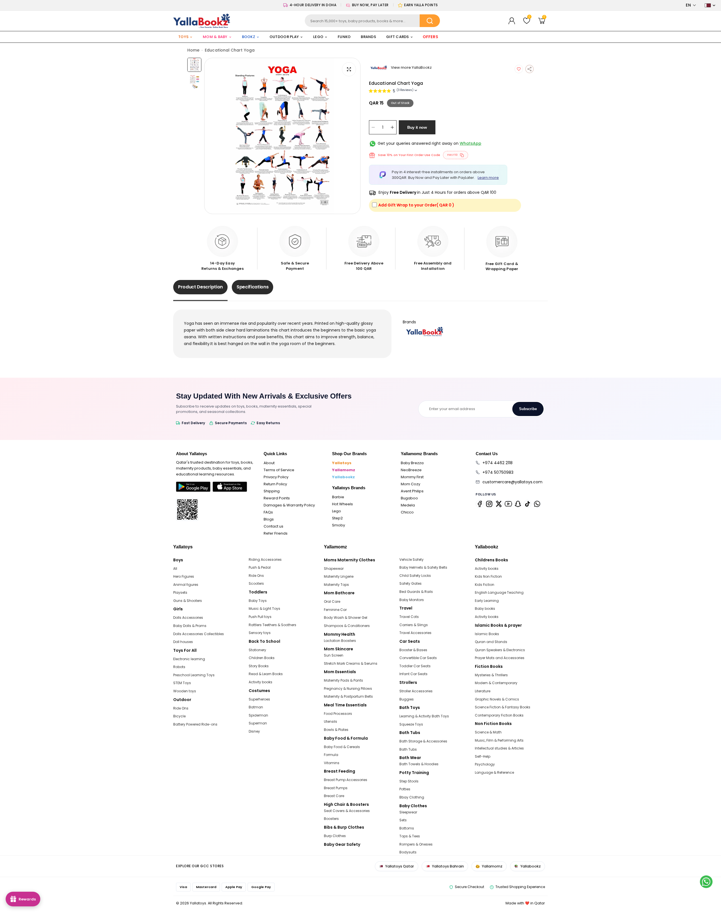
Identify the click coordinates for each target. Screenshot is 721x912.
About (269, 463)
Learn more (488, 177)
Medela (408, 505)
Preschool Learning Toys (194, 675)
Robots (179, 666)
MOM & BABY (215, 36)
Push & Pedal (260, 567)
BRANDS (368, 36)
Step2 (337, 518)
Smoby (338, 525)
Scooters (256, 583)
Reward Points (277, 498)
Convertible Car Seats (418, 657)
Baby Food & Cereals (342, 746)
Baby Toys (258, 600)
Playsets (180, 592)
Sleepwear (408, 812)
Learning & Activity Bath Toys (424, 716)
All (175, 568)
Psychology (485, 764)
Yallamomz (343, 470)
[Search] (430, 20)
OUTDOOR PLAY (284, 36)
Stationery (257, 650)
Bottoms (406, 828)
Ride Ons (180, 708)
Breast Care (334, 795)
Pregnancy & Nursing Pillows (348, 688)
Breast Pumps (336, 788)
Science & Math (488, 732)
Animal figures (185, 584)
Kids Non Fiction (488, 576)
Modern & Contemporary (496, 682)
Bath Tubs (408, 749)
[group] (282, 136)
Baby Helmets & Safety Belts (423, 567)
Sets (403, 820)
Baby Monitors (411, 599)
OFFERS (430, 36)
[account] (512, 21)
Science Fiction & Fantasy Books (502, 707)
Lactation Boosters (340, 640)
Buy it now (417, 127)
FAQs (268, 512)
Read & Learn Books (266, 673)
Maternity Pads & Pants (343, 680)
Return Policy (275, 484)
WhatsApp (470, 143)
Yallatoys (341, 463)
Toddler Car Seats (415, 666)
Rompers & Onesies (416, 844)
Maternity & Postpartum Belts (348, 696)
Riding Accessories (265, 559)
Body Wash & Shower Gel (345, 617)
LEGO (318, 36)
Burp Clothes (335, 835)
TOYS (183, 36)
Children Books (262, 657)
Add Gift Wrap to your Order (416, 205)
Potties (404, 789)
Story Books (259, 666)
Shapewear (334, 568)
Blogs (269, 519)
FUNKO (344, 36)
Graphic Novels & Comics (497, 699)
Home (193, 50)
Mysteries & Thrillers (491, 675)
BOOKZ (248, 36)
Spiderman (258, 715)
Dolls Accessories (188, 617)
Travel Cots (409, 616)
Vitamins (331, 762)
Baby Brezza (412, 463)
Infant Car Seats (413, 673)
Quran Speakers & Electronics (500, 650)
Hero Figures (183, 576)
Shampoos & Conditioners (347, 625)
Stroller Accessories (416, 691)
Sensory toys (260, 632)
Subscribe (528, 409)
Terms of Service (279, 470)
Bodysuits (408, 852)
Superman (258, 723)
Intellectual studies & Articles (499, 748)
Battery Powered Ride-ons (195, 724)
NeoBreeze (411, 470)
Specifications (253, 287)
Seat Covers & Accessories (347, 810)
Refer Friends (276, 533)
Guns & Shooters (187, 600)
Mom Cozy (410, 484)
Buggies (406, 699)
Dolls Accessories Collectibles (198, 633)
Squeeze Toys (411, 724)
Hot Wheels (342, 504)
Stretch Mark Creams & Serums (350, 663)
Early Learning (487, 600)
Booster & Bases (413, 650)
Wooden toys (184, 691)
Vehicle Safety (411, 559)
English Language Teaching (499, 592)
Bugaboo (409, 498)
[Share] (529, 69)
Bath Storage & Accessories (423, 741)
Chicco (407, 512)
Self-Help (482, 756)
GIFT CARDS (397, 36)
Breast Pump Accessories (345, 779)
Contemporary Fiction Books (499, 715)
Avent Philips (412, 491)
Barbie (338, 497)
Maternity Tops (336, 584)
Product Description (200, 287)
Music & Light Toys (264, 608)
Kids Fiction (484, 584)
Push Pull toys (260, 616)
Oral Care (332, 601)
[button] (691, 5)
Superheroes (259, 699)
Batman (256, 707)
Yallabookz (343, 477)
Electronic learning (189, 659)
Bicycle (179, 716)
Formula (331, 754)
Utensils (330, 721)
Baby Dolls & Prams (189, 625)
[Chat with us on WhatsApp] (706, 881)
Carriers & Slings (413, 624)
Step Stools (409, 781)
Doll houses (183, 641)
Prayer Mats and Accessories (499, 657)
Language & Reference (494, 772)
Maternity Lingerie (338, 576)
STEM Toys (182, 682)
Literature (482, 691)
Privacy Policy (276, 477)
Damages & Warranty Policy (289, 505)
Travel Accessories (415, 632)
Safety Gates (410, 583)
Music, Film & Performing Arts (499, 740)
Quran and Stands (491, 641)
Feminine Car (335, 609)
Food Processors (338, 713)
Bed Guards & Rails (416, 591)
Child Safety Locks (415, 575)
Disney (254, 731)
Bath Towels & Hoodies (419, 764)
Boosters (331, 818)
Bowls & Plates (336, 729)
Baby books (485, 608)
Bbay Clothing (411, 797)
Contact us (273, 526)
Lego (336, 511)
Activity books (260, 682)
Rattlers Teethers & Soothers (272, 624)
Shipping (272, 491)
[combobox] (372, 20)
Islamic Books (487, 633)
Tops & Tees (409, 836)
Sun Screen (333, 655)
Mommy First (412, 477)
